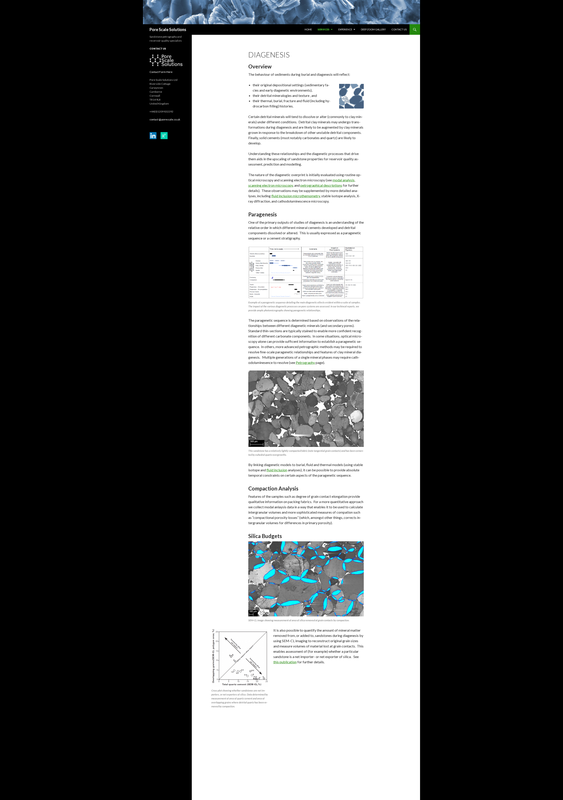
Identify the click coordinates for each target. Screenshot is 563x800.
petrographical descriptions (321, 185)
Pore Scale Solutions (168, 29)
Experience (345, 29)
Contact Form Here (161, 72)
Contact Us (399, 29)
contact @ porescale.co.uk (165, 119)
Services (323, 29)
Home (308, 29)
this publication (285, 662)
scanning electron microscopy (270, 185)
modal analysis (344, 180)
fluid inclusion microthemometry (295, 196)
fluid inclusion (277, 470)
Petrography (305, 362)
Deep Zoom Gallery (373, 29)
